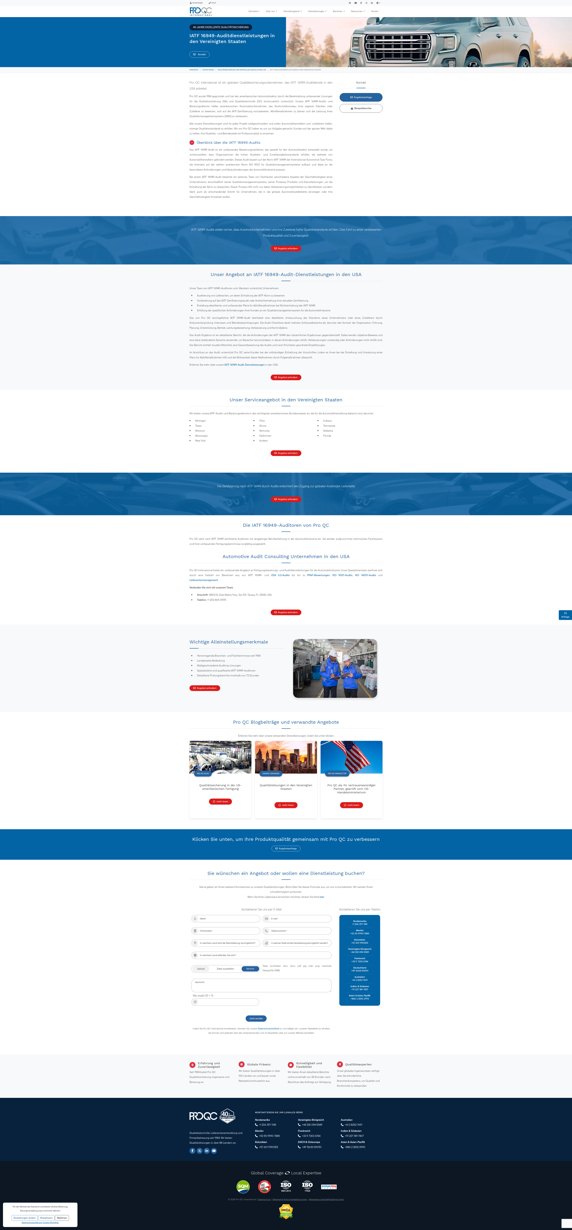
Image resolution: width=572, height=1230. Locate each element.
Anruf (213, 2)
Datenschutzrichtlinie (268, 1028)
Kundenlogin (197, 2)
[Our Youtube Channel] (356, 3)
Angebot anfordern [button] (288, 248)
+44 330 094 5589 (360, 952)
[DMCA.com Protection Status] (286, 1211)
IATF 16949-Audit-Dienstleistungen (244, 365)
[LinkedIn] (207, 1151)
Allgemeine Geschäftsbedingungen (326, 1199)
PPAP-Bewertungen (318, 575)
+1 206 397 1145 (359, 924)
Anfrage (565, 617)
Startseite (193, 69)
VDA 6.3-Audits (280, 575)
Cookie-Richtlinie (51, 1222)
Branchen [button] (338, 11)
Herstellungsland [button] (291, 11)
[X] (200, 1151)
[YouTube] (214, 1151)
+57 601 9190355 (359, 943)
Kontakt (374, 11)
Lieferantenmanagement (203, 580)
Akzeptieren (46, 1218)
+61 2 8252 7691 (360, 980)
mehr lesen (222, 801)
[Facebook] (192, 1151)
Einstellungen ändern (25, 1218)
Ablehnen (62, 1218)
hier (322, 897)
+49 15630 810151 (359, 971)
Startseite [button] (253, 11)
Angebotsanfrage (363, 97)
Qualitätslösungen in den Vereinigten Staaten (286, 787)
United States (208, 69)
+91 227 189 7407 (359, 989)
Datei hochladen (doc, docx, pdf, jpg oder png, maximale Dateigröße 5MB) (297, 968)
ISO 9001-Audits (342, 575)
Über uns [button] (270, 11)
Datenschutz (264, 1199)
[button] (378, 3)
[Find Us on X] (366, 3)
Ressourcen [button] (357, 11)
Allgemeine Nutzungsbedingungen (289, 1199)
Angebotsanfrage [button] (288, 849)
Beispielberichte (363, 108)
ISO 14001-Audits (365, 575)
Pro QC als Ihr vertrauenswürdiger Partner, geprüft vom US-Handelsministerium (351, 788)
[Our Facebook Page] (361, 3)
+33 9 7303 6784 (359, 961)
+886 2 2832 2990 (359, 999)
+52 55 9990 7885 (359, 933)
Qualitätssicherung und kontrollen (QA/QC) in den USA (242, 69)
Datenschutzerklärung (32, 1222)
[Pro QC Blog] (350, 3)
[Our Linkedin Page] (372, 3)
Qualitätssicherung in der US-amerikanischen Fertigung (220, 787)
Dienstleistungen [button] (316, 11)
